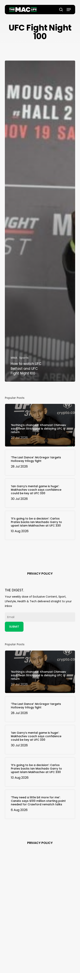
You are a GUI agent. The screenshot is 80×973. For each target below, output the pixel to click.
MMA (14, 357)
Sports (24, 357)
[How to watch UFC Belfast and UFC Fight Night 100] (40, 221)
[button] (69, 9)
